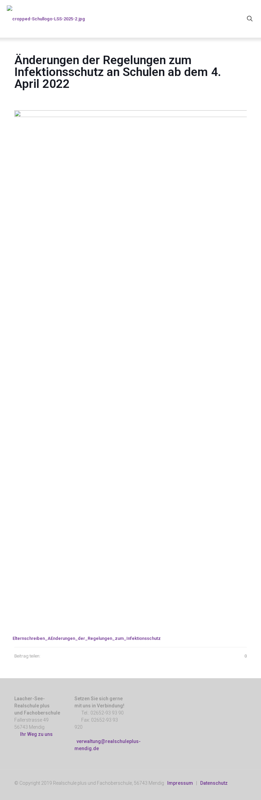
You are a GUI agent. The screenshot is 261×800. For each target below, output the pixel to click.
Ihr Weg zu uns (35, 734)
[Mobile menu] (226, 18)
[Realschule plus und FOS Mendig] (46, 18)
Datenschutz (214, 783)
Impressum (180, 783)
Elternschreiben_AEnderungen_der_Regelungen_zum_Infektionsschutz (87, 638)
